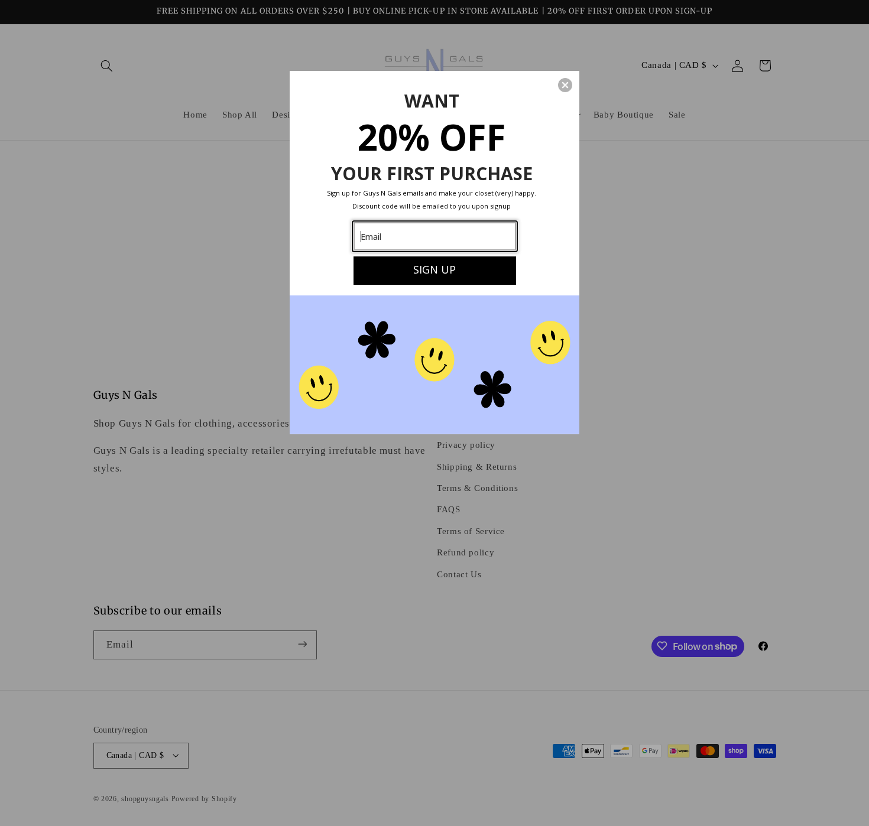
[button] (565, 85)
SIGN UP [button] (434, 269)
